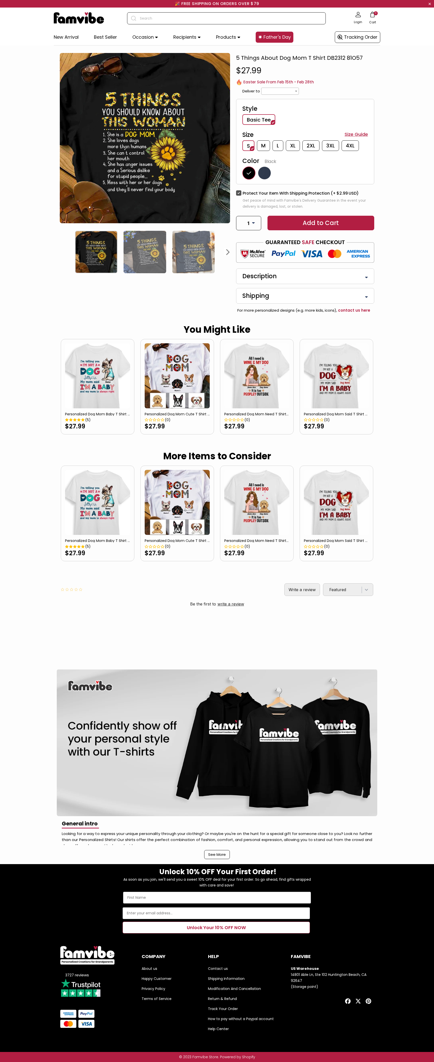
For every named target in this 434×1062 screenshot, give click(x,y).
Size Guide (356, 134)
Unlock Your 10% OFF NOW (216, 927)
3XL (330, 145)
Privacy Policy (153, 988)
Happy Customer (157, 978)
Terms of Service (157, 998)
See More (217, 854)
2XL (311, 145)
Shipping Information (226, 978)
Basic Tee (259, 119)
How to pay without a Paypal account (241, 1018)
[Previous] (62, 252)
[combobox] (226, 18)
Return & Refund (222, 998)
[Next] (228, 252)
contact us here (353, 310)
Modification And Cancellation (234, 988)
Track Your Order (223, 1008)
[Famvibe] (79, 18)
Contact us (218, 968)
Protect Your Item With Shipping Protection (301, 193)
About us (149, 968)
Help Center (218, 1028)
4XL (350, 145)
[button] (145, 37)
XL (293, 145)
